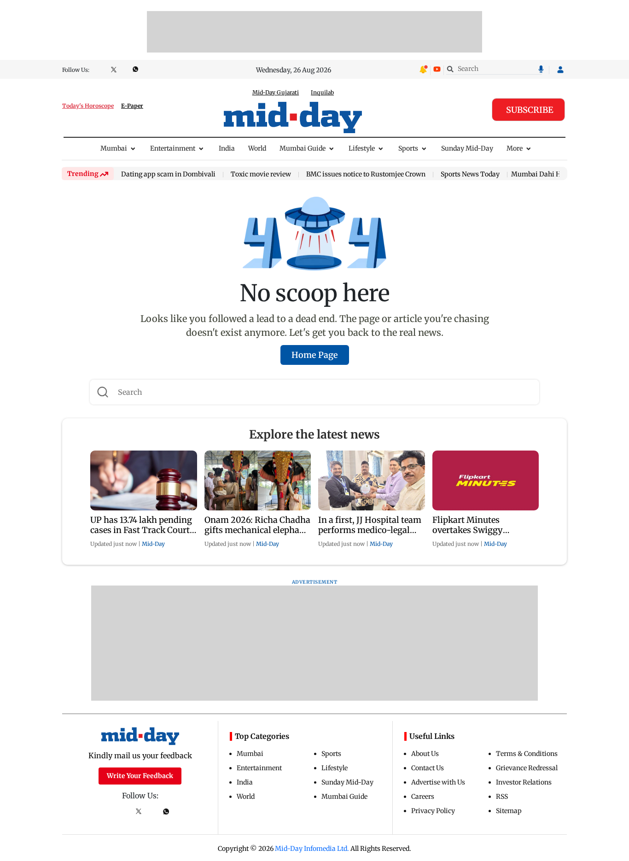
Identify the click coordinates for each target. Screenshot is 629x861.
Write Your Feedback (140, 776)
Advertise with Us (438, 782)
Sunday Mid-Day (467, 148)
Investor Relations (524, 782)
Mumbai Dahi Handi (543, 174)
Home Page (314, 355)
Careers (422, 796)
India (227, 148)
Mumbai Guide (303, 148)
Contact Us (427, 768)
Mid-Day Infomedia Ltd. (312, 848)
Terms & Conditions (527, 754)
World (257, 148)
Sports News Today (470, 174)
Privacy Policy (433, 811)
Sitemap (509, 811)
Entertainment (172, 148)
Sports (408, 148)
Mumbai (113, 148)
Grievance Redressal (527, 768)
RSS (502, 796)
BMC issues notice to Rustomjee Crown (365, 174)
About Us (425, 754)
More (515, 148)
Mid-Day (153, 543)
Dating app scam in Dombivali (168, 174)
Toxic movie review (261, 174)
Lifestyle (362, 148)
